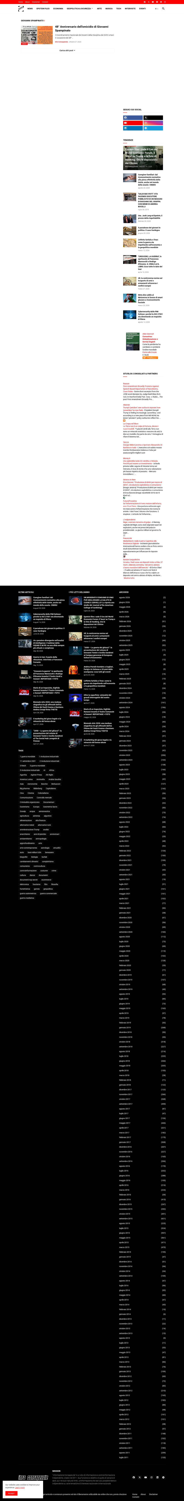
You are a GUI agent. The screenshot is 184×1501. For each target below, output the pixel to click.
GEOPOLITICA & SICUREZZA (79, 9)
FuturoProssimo (130, 501)
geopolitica (48, 889)
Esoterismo (24, 807)
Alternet (126, 405)
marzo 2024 (142, 731)
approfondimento (27, 843)
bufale (44, 857)
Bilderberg (38, 788)
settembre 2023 (142, 760)
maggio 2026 (142, 607)
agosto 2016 (142, 1166)
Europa (36, 807)
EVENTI (142, 9)
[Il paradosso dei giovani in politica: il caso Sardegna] (129, 230)
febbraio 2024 (142, 736)
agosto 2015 (142, 1223)
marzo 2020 (142, 961)
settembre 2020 (142, 932)
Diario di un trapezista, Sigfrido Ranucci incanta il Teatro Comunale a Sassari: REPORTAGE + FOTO (48, 690)
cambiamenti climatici (29, 861)
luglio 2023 (142, 769)
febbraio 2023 (142, 793)
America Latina (26, 779)
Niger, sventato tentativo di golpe (136, 522)
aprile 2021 (142, 898)
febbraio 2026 (142, 621)
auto (22, 852)
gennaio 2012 (142, 1429)
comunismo (25, 866)
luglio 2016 (142, 1171)
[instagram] (165, 2)
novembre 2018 (142, 1037)
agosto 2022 (142, 822)
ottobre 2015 (142, 1214)
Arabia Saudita (55, 779)
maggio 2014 (142, 1295)
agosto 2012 (142, 1395)
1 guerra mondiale (27, 756)
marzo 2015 (142, 1247)
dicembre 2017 (142, 1090)
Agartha (23, 775)
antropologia (41, 839)
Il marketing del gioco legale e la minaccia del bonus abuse (47, 720)
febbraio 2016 (142, 1195)
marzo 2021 (142, 903)
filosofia (54, 884)
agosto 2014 (142, 1281)
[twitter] (149, 2)
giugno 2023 (142, 774)
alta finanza (41, 820)
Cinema (31, 793)
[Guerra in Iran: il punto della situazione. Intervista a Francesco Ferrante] (25, 660)
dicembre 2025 (142, 631)
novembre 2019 (142, 980)
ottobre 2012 (142, 1386)
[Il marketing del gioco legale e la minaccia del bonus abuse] (25, 721)
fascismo (36, 884)
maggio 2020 (142, 951)
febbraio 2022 (142, 851)
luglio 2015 (142, 1228)
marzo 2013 (142, 1362)
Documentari (48, 802)
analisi (46, 829)
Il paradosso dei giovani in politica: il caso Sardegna (149, 229)
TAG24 (126, 442)
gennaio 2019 (142, 1027)
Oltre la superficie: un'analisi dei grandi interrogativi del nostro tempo (97, 697)
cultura (23, 875)
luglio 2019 (142, 999)
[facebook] (144, 2)
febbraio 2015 (142, 1252)
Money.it (126, 458)
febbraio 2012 (142, 1424)
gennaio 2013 (142, 1371)
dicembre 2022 (142, 803)
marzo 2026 (142, 617)
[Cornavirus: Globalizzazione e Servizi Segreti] (133, 334)
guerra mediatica (27, 898)
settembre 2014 (142, 1276)
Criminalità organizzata (29, 802)
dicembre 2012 (142, 1376)
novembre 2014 (142, 1266)
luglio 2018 (142, 1056)
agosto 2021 (142, 879)
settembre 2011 (142, 1448)
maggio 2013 (142, 1352)
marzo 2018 (142, 1075)
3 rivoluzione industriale (30, 770)
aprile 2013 (142, 1357)
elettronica (24, 884)
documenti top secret (29, 880)
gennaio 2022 (142, 855)
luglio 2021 (142, 884)
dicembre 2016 (142, 1147)
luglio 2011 (142, 1457)
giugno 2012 (142, 1405)
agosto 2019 (142, 994)
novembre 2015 (142, 1209)
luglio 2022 (142, 827)
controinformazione (28, 871)
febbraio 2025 (142, 679)
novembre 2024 (142, 693)
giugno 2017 (142, 1118)
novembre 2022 (142, 808)
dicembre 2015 (142, 1204)
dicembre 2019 (142, 975)
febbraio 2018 (142, 1080)
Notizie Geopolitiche (131, 560)
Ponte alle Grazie (150, 352)
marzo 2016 (142, 1190)
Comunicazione (26, 798)
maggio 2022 (142, 836)
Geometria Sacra (50, 807)
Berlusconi (55, 784)
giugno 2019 (142, 1004)
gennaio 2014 (142, 1314)
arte (40, 843)
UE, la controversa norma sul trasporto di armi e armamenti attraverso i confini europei (150, 282)
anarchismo (25, 834)
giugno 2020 (142, 946)
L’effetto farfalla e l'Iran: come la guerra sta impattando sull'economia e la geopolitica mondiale (150, 243)
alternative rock (44, 825)
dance (32, 875)
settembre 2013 (142, 1333)
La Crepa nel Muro (130, 424)
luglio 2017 (142, 1113)
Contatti (45, 2)
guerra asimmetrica (28, 893)
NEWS (30, 9)
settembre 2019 (142, 989)
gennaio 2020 (142, 970)
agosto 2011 (142, 1453)
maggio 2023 (142, 779)
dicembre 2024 (142, 688)
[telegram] (157, 2)
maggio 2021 (142, 894)
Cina (22, 793)
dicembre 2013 (142, 1319)
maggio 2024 (142, 722)
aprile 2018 (142, 1070)
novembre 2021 (142, 865)
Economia (58, 9)
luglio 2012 (142, 1400)
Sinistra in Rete (129, 480)
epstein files (43, 9)
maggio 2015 (142, 1238)
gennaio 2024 (142, 741)
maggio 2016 (142, 1180)
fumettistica (25, 889)
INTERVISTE (130, 9)
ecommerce (46, 880)
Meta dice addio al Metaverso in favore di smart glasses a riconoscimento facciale (150, 299)
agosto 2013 (142, 1338)
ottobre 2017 (142, 1099)
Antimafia (41, 779)
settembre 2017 (142, 1104)
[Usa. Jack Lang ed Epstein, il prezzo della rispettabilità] (129, 218)
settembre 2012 (142, 1391)
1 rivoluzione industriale (49, 756)
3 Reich (23, 766)
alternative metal (27, 825)
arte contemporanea (28, 848)
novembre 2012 (142, 1381)
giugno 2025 (142, 660)
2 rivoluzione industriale (49, 761)
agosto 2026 (142, 597)
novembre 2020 (142, 922)
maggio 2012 (142, 1410)
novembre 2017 (142, 1094)
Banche (44, 784)
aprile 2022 (142, 841)
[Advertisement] (143, 59)
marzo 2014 (142, 1305)
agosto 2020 (142, 937)
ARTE (99, 9)
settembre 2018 (142, 1047)
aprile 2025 (142, 669)
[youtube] (153, 2)
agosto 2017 (142, 1109)
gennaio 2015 (142, 1257)
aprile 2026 (142, 612)
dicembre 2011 (142, 1434)
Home (20, 2)
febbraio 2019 (142, 1023)
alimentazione (26, 820)
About (27, 2)
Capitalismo (51, 788)
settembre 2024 (142, 703)
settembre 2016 (142, 1161)
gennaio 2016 (142, 1199)
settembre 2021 (142, 875)
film (45, 884)
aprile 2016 (142, 1185)
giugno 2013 (142, 1347)
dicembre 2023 (142, 746)
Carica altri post (66, 50)
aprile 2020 (142, 956)
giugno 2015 (142, 1233)
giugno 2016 (142, 1176)
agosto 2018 (142, 1051)
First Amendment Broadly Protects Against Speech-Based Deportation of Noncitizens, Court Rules (141, 388)
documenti (43, 875)
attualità (56, 848)
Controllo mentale (44, 798)
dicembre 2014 (142, 1262)
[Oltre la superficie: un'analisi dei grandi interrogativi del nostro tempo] (75, 698)
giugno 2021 (142, 889)
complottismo (48, 861)
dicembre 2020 (142, 918)
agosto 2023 (142, 765)
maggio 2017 (142, 1123)
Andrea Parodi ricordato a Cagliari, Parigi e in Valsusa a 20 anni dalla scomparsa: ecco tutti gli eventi (98, 669)
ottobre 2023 (142, 755)
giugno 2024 (142, 717)
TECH (118, 9)
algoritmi (47, 816)
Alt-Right (49, 775)
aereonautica (44, 811)
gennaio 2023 (142, 798)
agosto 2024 (142, 707)
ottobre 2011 (142, 1443)
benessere (49, 852)
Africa (51, 770)
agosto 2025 (142, 650)
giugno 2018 (142, 1061)
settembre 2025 (142, 645)
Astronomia (32, 784)
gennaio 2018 (142, 1085)
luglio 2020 (142, 941)
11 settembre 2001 (28, 761)
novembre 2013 (142, 1324)
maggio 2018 (142, 1066)
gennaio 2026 (142, 626)
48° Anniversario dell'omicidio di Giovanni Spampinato (81, 28)
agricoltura (24, 816)
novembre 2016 (142, 1152)
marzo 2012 (142, 1419)
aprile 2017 (142, 1128)
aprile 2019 (142, 1013)
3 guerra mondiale (37, 766)
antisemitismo (26, 839)
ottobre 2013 (142, 1328)
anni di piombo (40, 834)
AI (44, 770)
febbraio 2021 (142, 908)
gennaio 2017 (142, 1142)
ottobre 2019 (142, 984)
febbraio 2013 (142, 1367)
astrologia (45, 848)
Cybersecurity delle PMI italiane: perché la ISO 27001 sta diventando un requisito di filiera (150, 315)
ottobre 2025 (142, 640)
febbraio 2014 (142, 1309)
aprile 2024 (142, 726)
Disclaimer (36, 2)
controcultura (39, 866)
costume (44, 871)
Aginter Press (36, 775)
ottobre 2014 (142, 1271)
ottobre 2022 (142, 812)
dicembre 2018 (142, 1032)
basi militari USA (34, 852)
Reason (126, 384)
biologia (34, 857)
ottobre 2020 (142, 927)
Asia (22, 784)
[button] (157, 8)
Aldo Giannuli (148, 334)
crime (54, 871)
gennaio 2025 (142, 683)
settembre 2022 (142, 817)
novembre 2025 (142, 636)
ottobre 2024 (142, 698)
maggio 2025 (142, 664)
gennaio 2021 (142, 913)
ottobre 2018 (142, 1042)
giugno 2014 (142, 1290)
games (37, 889)
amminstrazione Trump (29, 829)
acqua (32, 811)
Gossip (23, 811)
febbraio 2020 (142, 965)
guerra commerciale (48, 893)
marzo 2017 (142, 1133)
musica (108, 9)
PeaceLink (127, 538)
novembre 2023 (142, 750)
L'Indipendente (129, 520)
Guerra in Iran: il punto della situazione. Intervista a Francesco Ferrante (47, 659)
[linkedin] (161, 2)
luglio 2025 (142, 655)
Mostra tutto (129, 578)
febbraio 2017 (142, 1137)
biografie (23, 857)
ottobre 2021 (142, 870)
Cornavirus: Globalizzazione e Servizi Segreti (150, 339)
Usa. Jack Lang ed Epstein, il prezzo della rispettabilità (150, 217)
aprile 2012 (142, 1414)
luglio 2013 (142, 1343)
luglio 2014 (142, 1285)
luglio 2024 (142, 712)
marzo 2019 (142, 1018)
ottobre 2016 (142, 1156)
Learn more (20, 1488)
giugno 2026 (142, 602)
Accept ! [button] (11, 1493)
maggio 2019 (142, 1008)
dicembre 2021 (142, 860)
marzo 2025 (142, 674)
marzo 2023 (142, 789)
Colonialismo (43, 793)
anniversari (54, 834)
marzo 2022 (142, 846)
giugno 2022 (142, 832)
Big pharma (25, 788)
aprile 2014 (142, 1300)
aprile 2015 (142, 1242)
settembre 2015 (142, 1218)
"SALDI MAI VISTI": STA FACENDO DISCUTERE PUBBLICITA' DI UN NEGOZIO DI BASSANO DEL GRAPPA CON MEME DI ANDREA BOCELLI (150, 200)
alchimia (36, 816)
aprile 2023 (142, 784)
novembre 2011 (142, 1438)
